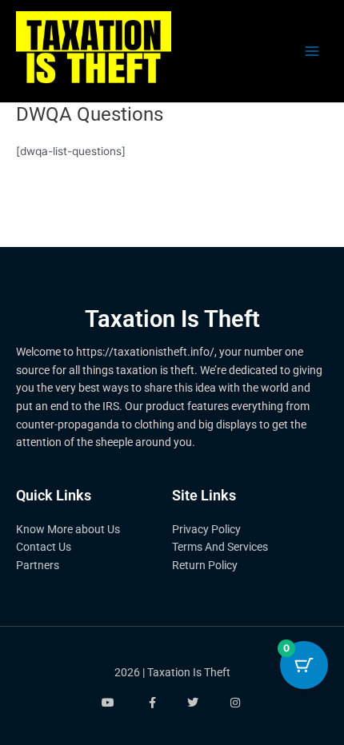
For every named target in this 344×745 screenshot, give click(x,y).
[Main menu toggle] (312, 51)
